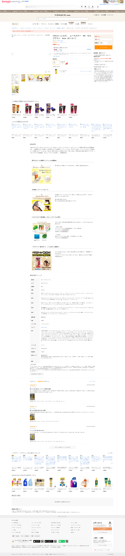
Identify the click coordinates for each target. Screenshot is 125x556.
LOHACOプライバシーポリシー (55, 545)
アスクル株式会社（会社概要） (55, 547)
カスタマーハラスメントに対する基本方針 (35, 545)
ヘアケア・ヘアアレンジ (38, 28)
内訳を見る (89, 49)
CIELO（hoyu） (60, 40)
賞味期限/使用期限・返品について (101, 66)
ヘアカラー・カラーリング (49, 28)
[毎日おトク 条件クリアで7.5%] (62, 11)
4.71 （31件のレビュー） (62, 42)
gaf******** (32, 386)
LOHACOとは (18, 545)
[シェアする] (46, 72)
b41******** (32, 428)
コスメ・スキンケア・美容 (36, 522)
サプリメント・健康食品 (55, 527)
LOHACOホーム (15, 28)
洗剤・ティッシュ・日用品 (55, 525)
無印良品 (72, 532)
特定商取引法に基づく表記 (84, 545)
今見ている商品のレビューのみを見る (62, 447)
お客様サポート (24, 545)
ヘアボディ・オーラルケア (25, 28)
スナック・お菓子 (74, 522)
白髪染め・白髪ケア (61, 28)
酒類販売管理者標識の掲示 (16, 547)
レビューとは (92, 381)
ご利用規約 (64, 545)
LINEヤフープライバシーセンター (38, 554)
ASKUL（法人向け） (45, 547)
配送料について (97, 59)
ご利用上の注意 (46, 545)
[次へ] (50, 54)
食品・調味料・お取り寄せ (55, 522)
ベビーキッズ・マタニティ (36, 527)
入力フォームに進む (102, 545)
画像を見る (14, 94)
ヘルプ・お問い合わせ (102, 532)
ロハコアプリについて (23, 541)
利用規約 (46, 554)
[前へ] (12, 54)
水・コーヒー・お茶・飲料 (16, 525)
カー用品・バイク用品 (55, 532)
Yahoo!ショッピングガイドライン (59, 554)
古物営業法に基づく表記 (26, 547)
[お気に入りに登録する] (49, 72)
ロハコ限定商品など (15, 522)
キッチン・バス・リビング (75, 525)
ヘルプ (122, 4)
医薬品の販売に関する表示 (36, 547)
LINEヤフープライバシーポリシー (26, 554)
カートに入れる (103, 47)
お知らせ (13, 545)
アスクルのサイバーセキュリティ (73, 545)
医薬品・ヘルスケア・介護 (75, 527)
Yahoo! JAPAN (103, 4)
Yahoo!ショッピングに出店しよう (113, 4)
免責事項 (50, 554)
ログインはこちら (56, 56)
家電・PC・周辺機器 (35, 532)
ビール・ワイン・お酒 (35, 525)
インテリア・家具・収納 (16, 532)
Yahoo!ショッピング (15, 554)
